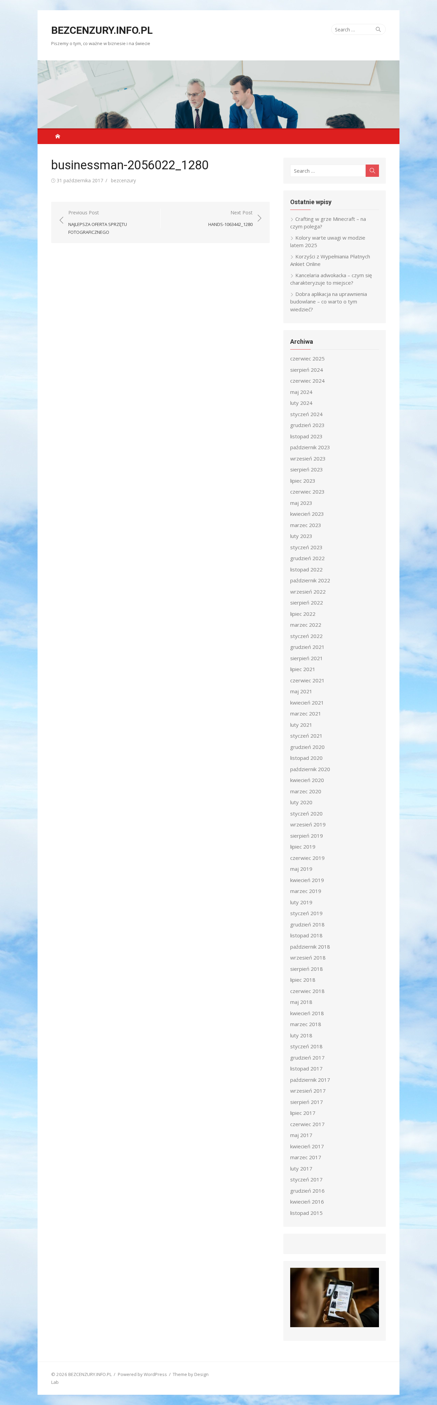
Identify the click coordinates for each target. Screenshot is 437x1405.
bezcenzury (123, 180)
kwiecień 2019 (307, 880)
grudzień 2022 (307, 558)
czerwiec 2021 (307, 680)
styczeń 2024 (306, 414)
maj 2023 (301, 502)
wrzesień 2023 (308, 458)
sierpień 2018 (306, 968)
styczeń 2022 (306, 636)
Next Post (230, 218)
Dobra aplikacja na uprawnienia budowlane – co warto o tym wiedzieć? (328, 301)
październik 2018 (310, 946)
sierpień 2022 (306, 602)
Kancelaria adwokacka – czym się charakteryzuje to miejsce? (331, 279)
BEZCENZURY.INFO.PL (102, 30)
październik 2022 (310, 580)
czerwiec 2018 (307, 991)
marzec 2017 (305, 1157)
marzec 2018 (305, 1024)
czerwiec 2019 (307, 857)
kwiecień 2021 (307, 702)
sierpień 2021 (306, 658)
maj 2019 (301, 868)
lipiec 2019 (302, 846)
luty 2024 (301, 402)
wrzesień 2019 (308, 824)
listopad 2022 (306, 569)
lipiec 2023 (302, 480)
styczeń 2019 (306, 913)
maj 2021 (301, 691)
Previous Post (97, 222)
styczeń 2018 (306, 1046)
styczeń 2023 (306, 547)
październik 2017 (310, 1079)
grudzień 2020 (307, 746)
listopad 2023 (306, 436)
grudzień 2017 (307, 1057)
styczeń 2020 (306, 813)
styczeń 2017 (306, 1179)
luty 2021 (301, 724)
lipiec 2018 (302, 979)
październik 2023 (310, 447)
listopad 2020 (306, 757)
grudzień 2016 (307, 1190)
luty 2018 (301, 1035)
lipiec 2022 (302, 613)
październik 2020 (310, 769)
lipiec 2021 (302, 669)
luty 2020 (301, 802)
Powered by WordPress (142, 1374)
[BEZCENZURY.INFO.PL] (218, 94)
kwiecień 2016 (307, 1201)
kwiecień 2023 (307, 513)
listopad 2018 (306, 935)
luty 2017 (301, 1168)
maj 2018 (301, 1001)
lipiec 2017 (302, 1112)
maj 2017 (301, 1135)
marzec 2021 (305, 713)
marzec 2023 (305, 525)
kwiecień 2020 (307, 780)
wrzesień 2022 (308, 591)
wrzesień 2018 (308, 957)
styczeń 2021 (306, 735)
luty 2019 (301, 902)
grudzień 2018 (307, 924)
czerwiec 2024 (307, 380)
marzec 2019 (305, 891)
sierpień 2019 (306, 835)
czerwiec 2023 (307, 491)
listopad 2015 (306, 1212)
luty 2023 (301, 536)
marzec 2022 (305, 624)
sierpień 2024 (306, 369)
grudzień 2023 (307, 425)
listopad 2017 (306, 1068)
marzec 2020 (305, 791)
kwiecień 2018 (307, 1013)
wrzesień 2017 (308, 1090)
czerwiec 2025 (307, 358)
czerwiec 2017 (307, 1124)
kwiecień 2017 (307, 1146)
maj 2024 (301, 391)
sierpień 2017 (306, 1101)
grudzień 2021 (307, 646)
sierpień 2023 (306, 469)
